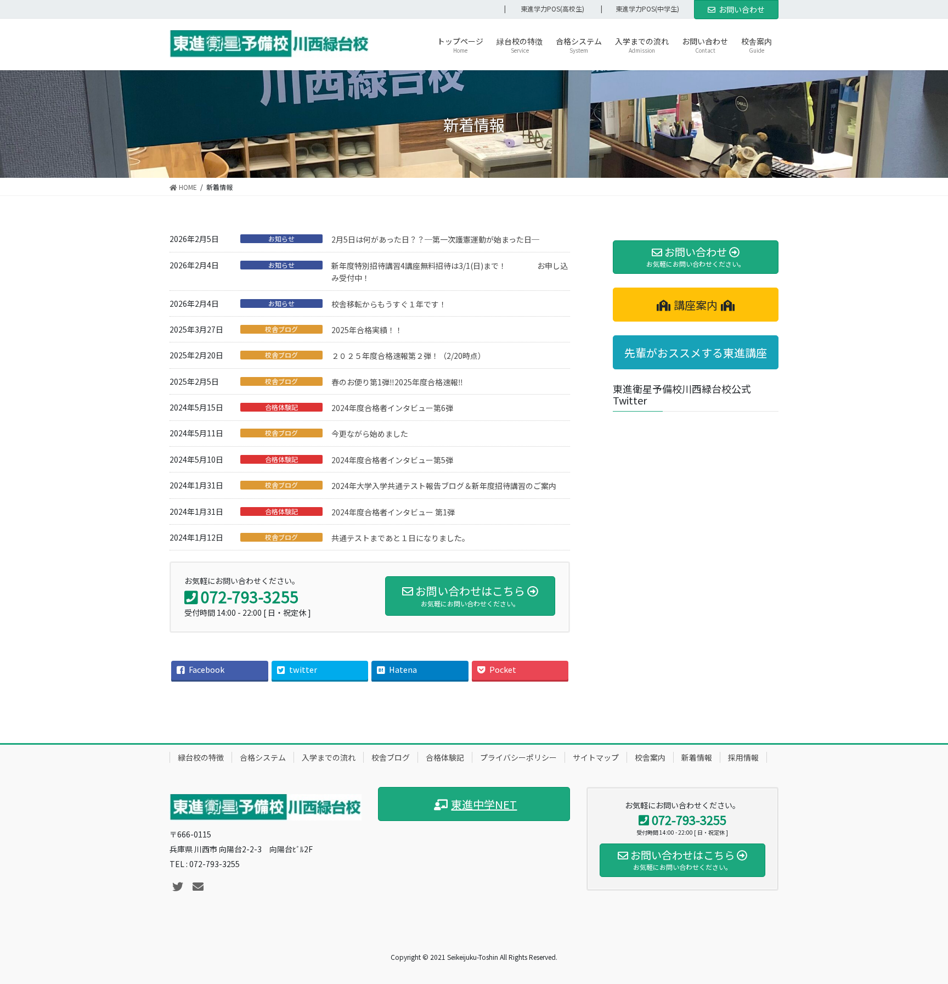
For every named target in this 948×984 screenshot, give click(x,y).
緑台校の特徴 (201, 757)
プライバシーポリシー (518, 757)
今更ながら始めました (369, 433)
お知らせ (281, 238)
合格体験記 (281, 407)
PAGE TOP (917, 944)
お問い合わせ (742, 9)
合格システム (263, 757)
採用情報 (743, 757)
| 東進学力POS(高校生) (544, 8)
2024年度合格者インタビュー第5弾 (392, 459)
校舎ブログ (281, 329)
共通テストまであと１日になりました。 (400, 537)
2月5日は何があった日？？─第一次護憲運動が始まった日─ (435, 239)
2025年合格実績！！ (367, 329)
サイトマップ (596, 757)
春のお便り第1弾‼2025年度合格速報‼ (397, 381)
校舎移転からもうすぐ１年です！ (389, 304)
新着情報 (696, 757)
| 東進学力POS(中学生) (643, 8)
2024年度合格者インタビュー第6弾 (392, 407)
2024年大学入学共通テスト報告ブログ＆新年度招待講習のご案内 (443, 485)
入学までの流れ (329, 757)
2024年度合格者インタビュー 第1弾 (393, 512)
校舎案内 (650, 757)
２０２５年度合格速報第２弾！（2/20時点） (408, 355)
